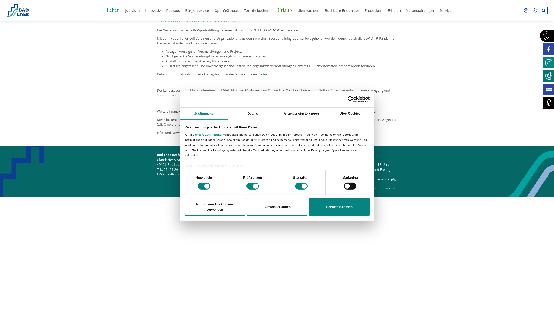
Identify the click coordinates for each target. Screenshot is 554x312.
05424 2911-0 (174, 169)
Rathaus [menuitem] (173, 10)
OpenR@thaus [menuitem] (226, 10)
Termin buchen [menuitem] (256, 10)
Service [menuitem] (445, 10)
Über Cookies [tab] (350, 113)
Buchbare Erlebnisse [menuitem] (342, 10)
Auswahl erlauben (277, 207)
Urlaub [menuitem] (284, 10)
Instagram (548, 62)
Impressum (391, 188)
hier (266, 74)
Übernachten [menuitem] (308, 10)
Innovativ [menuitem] (153, 10)
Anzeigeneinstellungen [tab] (301, 113)
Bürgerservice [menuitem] (197, 10)
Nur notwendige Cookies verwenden (215, 206)
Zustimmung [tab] (204, 113)
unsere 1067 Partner (209, 134)
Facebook (548, 49)
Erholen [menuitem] (394, 10)
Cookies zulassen (339, 207)
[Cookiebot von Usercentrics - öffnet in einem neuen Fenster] (351, 99)
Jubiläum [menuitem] (132, 10)
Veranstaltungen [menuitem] (420, 10)
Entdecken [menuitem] (373, 10)
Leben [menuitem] (113, 10)
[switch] (252, 186)
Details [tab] (252, 113)
